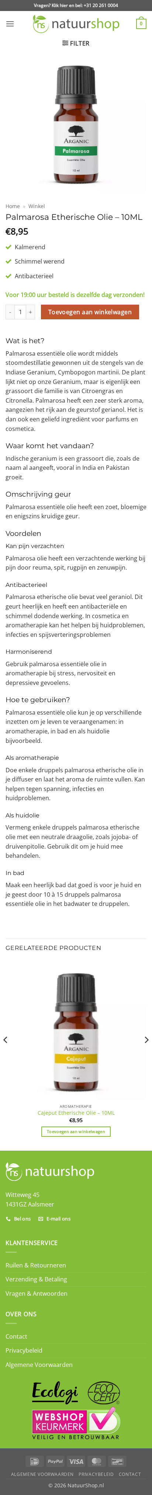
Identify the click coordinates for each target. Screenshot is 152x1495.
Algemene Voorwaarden (39, 1365)
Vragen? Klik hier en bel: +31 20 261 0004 (76, 5)
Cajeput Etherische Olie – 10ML (76, 1113)
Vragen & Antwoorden (37, 1293)
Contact (16, 1336)
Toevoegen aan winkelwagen (90, 312)
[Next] (146, 1054)
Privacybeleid (24, 1350)
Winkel (36, 206)
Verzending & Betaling (36, 1279)
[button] (10, 24)
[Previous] (5, 1054)
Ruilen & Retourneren (36, 1265)
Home (13, 206)
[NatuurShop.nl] (76, 24)
